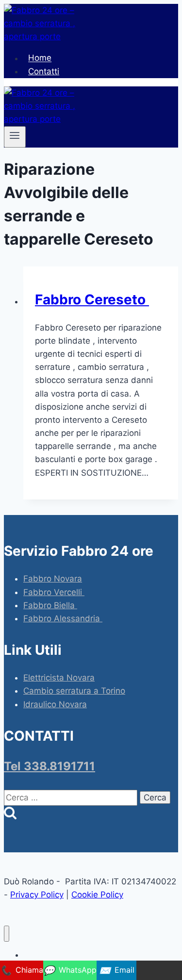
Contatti (43, 71)
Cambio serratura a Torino (74, 691)
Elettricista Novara (59, 677)
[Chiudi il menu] (6, 934)
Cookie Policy (97, 894)
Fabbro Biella (50, 605)
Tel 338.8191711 (49, 766)
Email (116, 970)
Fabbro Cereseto (92, 299)
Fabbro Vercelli (53, 592)
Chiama (21, 970)
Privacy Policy (37, 894)
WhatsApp (70, 970)
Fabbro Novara (52, 578)
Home (39, 58)
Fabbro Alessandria (62, 618)
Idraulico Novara (55, 704)
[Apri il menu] (15, 137)
